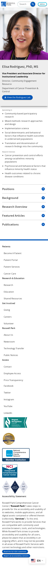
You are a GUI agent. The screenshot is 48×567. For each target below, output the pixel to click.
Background (10, 198)
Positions (8, 189)
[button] (32, 4)
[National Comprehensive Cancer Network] (16, 460)
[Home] (8, 5)
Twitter (7, 392)
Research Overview (14, 207)
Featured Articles (13, 216)
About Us (8, 334)
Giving (7, 309)
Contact (8, 366)
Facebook (8, 385)
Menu (42, 4)
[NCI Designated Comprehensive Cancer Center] (9, 476)
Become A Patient (12, 253)
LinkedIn (8, 413)
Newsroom (9, 341)
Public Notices (11, 355)
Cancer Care (10, 273)
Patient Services (12, 266)
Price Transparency (13, 380)
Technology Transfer (14, 348)
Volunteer (9, 323)
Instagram (9, 399)
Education (9, 291)
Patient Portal (11, 260)
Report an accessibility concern (16, 556)
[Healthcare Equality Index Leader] (8, 444)
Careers (8, 316)
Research (8, 285)
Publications (10, 224)
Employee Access (12, 373)
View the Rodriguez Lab (18, 97)
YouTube (8, 406)
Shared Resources (13, 298)
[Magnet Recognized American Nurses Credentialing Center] (15, 428)
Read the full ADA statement (15, 551)
